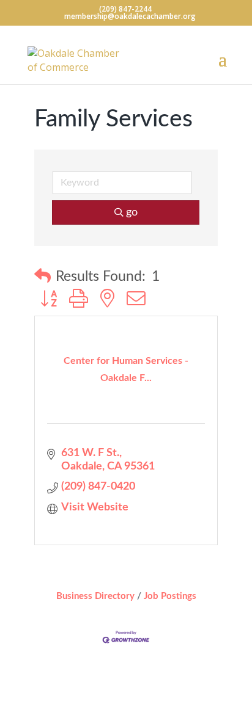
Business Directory (95, 596)
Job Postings (170, 596)
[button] (42, 276)
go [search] (132, 212)
